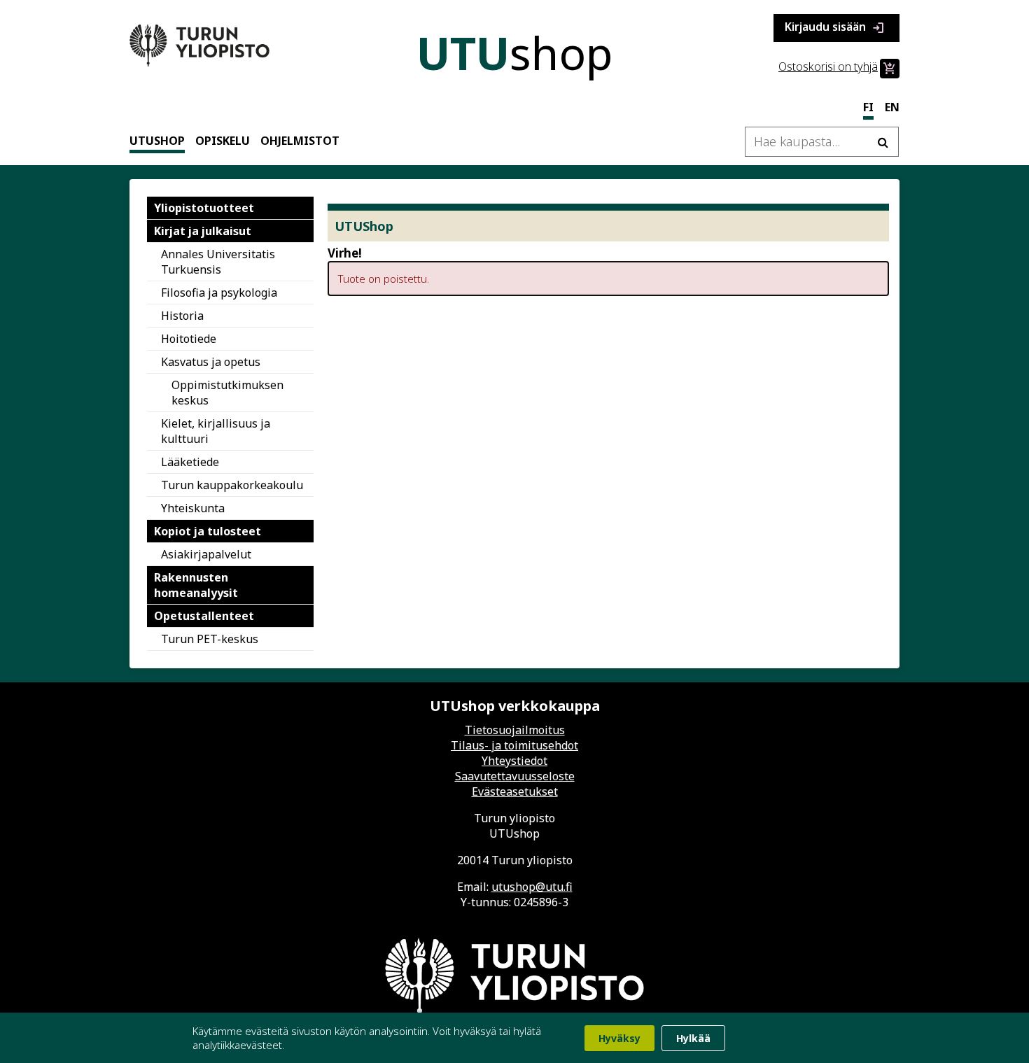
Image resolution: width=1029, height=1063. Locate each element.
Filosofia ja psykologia (219, 292)
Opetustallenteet (204, 616)
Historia (182, 315)
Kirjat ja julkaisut (202, 231)
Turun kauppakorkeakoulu (232, 485)
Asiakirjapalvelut (206, 554)
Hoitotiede (188, 338)
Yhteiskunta (193, 508)
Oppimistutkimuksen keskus (228, 392)
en (892, 107)
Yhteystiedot (514, 760)
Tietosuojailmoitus (515, 730)
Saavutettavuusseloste (515, 776)
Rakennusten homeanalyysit (196, 585)
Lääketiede (190, 462)
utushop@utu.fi (532, 886)
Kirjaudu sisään (835, 27)
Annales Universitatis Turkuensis (218, 261)
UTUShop (157, 140)
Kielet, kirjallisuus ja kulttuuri (215, 431)
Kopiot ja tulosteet (207, 531)
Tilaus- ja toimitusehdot (514, 745)
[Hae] (883, 142)
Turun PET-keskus (209, 639)
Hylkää (693, 1038)
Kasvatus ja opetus (210, 361)
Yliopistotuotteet (204, 208)
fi (868, 107)
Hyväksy (619, 1038)
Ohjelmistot (300, 140)
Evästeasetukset (515, 791)
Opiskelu (222, 140)
